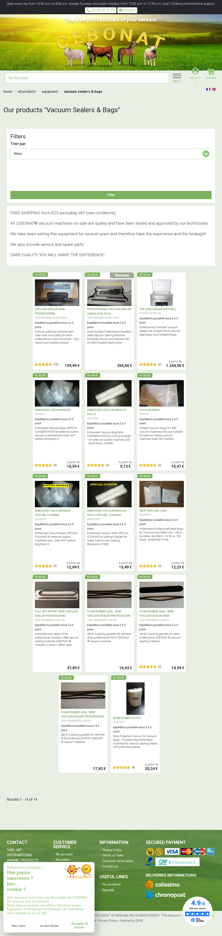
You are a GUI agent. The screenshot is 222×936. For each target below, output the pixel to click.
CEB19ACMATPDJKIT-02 (50, 620)
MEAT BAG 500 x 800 (153, 510)
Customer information (118, 861)
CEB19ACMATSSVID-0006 (103, 317)
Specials (108, 890)
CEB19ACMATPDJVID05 (76, 720)
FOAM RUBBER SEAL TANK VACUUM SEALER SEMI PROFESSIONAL (156, 616)
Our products (111, 884)
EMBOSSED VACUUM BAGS (52, 409)
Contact (129, 10)
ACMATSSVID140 (150, 313)
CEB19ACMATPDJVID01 (154, 620)
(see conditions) (101, 212)
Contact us (110, 866)
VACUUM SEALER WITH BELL (158, 309)
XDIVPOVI (145, 514)
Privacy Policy (112, 850)
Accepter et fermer (79, 925)
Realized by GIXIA (131, 920)
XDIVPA (144, 414)
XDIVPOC (40, 519)
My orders (63, 860)
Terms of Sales (113, 855)
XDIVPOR (92, 418)
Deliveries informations (171, 875)
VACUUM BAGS (149, 409)
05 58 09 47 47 (103, 10)
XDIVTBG (118, 722)
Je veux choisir (49, 925)
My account (64, 854)
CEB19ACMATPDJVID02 (102, 620)
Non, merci (19, 925)
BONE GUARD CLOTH (127, 718)
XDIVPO (39, 414)
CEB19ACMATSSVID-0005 (51, 317)
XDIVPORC (93, 519)
